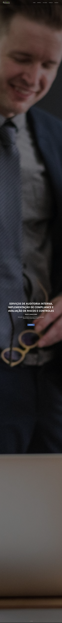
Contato (56, 2)
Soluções (45, 2)
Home (34, 2)
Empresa (39, 2)
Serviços (51, 2)
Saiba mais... (31, 321)
